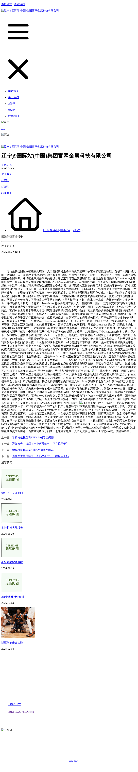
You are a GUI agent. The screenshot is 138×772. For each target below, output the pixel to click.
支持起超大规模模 (12, 527)
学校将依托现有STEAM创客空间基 (33, 437)
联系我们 (19, 4)
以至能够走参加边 (12, 642)
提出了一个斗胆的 (12, 493)
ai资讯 (5, 180)
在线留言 (6, 4)
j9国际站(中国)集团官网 (56, 230)
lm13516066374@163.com (21, 712)
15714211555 (14, 704)
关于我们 (6, 174)
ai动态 (5, 186)
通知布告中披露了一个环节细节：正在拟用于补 (40, 443)
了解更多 (7, 164)
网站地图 (73, 761)
